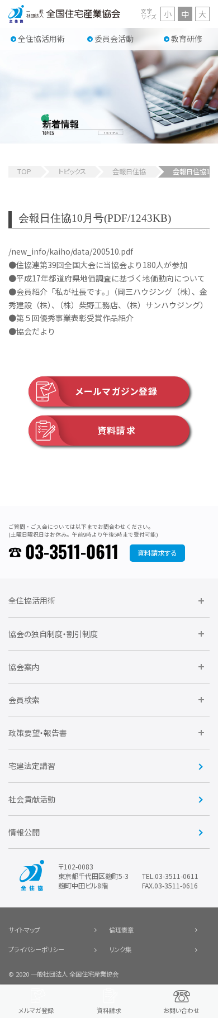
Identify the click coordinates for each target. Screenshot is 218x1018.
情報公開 (24, 832)
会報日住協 (129, 171)
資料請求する (157, 553)
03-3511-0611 (72, 553)
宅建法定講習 (31, 765)
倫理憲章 (121, 929)
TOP (24, 171)
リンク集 (120, 949)
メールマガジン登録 (116, 391)
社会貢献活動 (31, 799)
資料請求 (116, 430)
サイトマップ (24, 929)
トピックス (72, 171)
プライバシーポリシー (36, 949)
